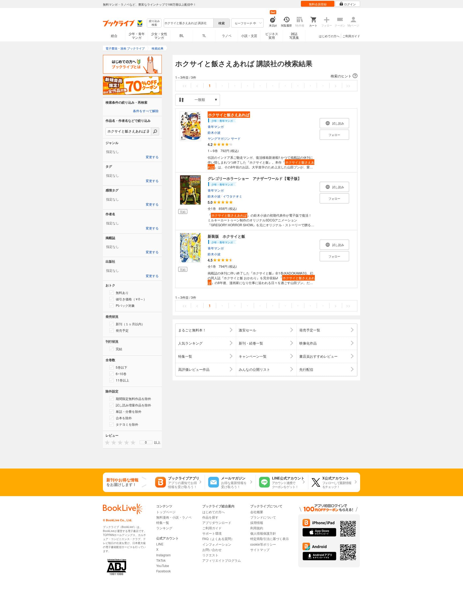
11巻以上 (122, 380)
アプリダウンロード (216, 522)
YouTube (162, 565)
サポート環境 (212, 533)
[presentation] (106, 442)
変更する (152, 157)
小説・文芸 (249, 35)
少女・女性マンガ (159, 35)
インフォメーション (216, 544)
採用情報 (256, 522)
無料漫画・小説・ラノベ (174, 517)
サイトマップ (260, 549)
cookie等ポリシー (263, 544)
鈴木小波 (214, 132)
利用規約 (256, 528)
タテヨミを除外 (127, 424)
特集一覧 (162, 522)
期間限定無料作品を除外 (133, 398)
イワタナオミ (232, 196)
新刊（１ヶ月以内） (130, 324)
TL (204, 35)
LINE (159, 544)
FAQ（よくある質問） (218, 538)
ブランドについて (263, 517)
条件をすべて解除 (146, 111)
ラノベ (227, 35)
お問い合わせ (212, 549)
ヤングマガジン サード (224, 138)
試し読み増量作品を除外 (133, 405)
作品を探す (210, 517)
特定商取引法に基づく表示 (269, 538)
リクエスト (210, 555)
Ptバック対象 (125, 305)
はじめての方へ (329, 36)
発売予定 (122, 330)
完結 (119, 348)
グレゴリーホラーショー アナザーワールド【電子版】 (254, 178)
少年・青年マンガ (137, 35)
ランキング (164, 528)
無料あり (122, 292)
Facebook (163, 571)
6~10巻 (121, 373)
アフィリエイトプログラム (221, 560)
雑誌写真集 (294, 35)
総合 (114, 35)
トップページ (166, 511)
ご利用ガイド (351, 36)
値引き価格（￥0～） (131, 299)
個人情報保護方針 (263, 533)
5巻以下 (121, 367)
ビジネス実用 (271, 35)
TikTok (161, 560)
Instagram (163, 555)
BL (182, 35)
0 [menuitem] (146, 442)
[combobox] (188, 23)
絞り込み (154, 23)
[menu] (146, 442)
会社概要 (256, 511)
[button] (266, 76)
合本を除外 (124, 418)
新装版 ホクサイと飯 (226, 236)
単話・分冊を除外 (128, 411)
